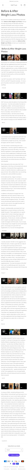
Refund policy (21, 466)
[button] (2, 5)
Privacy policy (6, 468)
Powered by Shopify (14, 466)
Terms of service (14, 468)
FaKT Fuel (8, 466)
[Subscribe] (21, 450)
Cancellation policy (21, 468)
